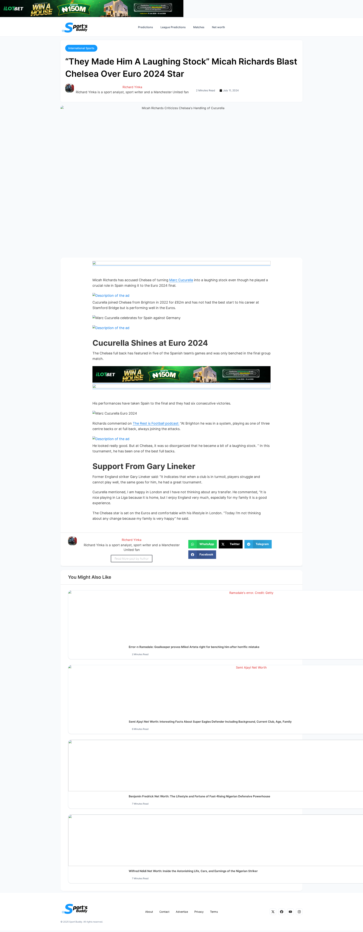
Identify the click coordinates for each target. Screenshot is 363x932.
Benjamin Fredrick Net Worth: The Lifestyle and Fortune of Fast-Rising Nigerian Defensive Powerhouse (199, 796)
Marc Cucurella (181, 280)
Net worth (218, 27)
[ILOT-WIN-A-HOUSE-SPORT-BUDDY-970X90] (91, 16)
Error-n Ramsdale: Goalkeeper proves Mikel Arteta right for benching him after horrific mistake (194, 647)
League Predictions (173, 27)
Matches (198, 27)
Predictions (145, 27)
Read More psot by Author (132, 558)
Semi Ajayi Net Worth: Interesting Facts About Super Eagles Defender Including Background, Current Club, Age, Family (210, 721)
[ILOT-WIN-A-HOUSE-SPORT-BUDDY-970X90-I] (181, 264)
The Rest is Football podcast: (156, 423)
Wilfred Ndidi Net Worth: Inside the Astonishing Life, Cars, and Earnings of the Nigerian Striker (193, 871)
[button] (81, 48)
